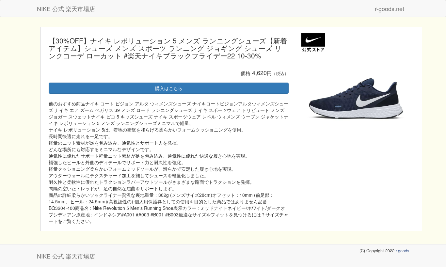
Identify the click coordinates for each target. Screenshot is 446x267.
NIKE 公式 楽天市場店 (66, 8)
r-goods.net (389, 8)
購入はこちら (169, 88)
